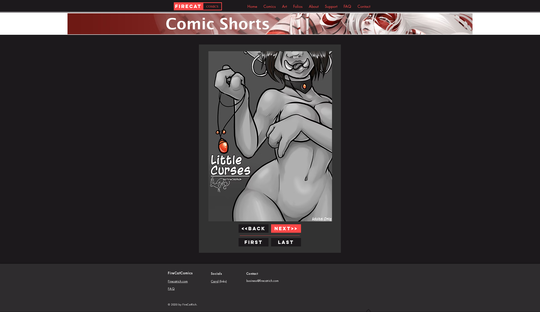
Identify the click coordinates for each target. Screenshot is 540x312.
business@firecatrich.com (262, 281)
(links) (223, 281)
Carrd (215, 281)
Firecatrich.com (178, 281)
